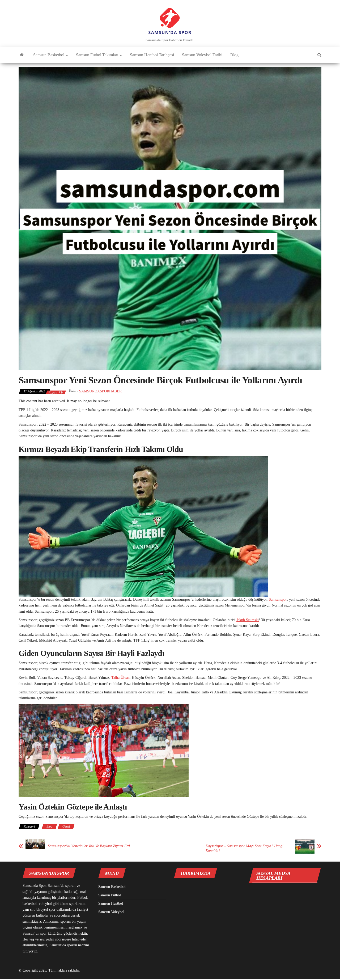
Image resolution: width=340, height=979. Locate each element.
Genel (66, 826)
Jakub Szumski (247, 620)
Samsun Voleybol (111, 912)
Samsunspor (278, 599)
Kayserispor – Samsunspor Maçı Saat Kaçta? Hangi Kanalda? (244, 848)
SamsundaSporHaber (100, 391)
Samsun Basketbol (49, 55)
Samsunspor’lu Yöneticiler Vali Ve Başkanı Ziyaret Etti (89, 846)
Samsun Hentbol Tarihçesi (152, 55)
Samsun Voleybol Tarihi (202, 55)
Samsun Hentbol (110, 903)
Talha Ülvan (120, 678)
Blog (234, 55)
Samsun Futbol (109, 895)
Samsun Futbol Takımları (97, 55)
